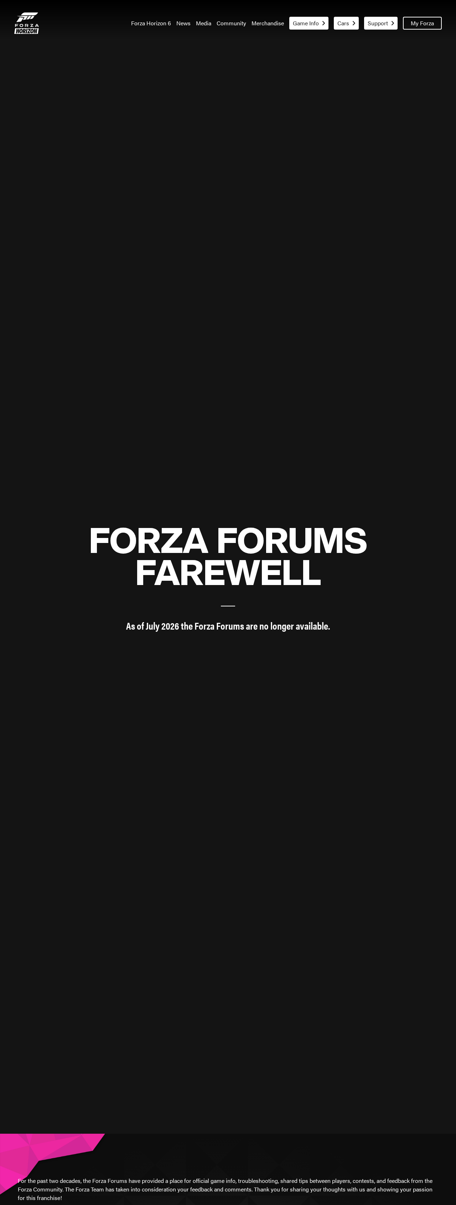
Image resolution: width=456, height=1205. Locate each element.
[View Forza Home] (26, 23)
